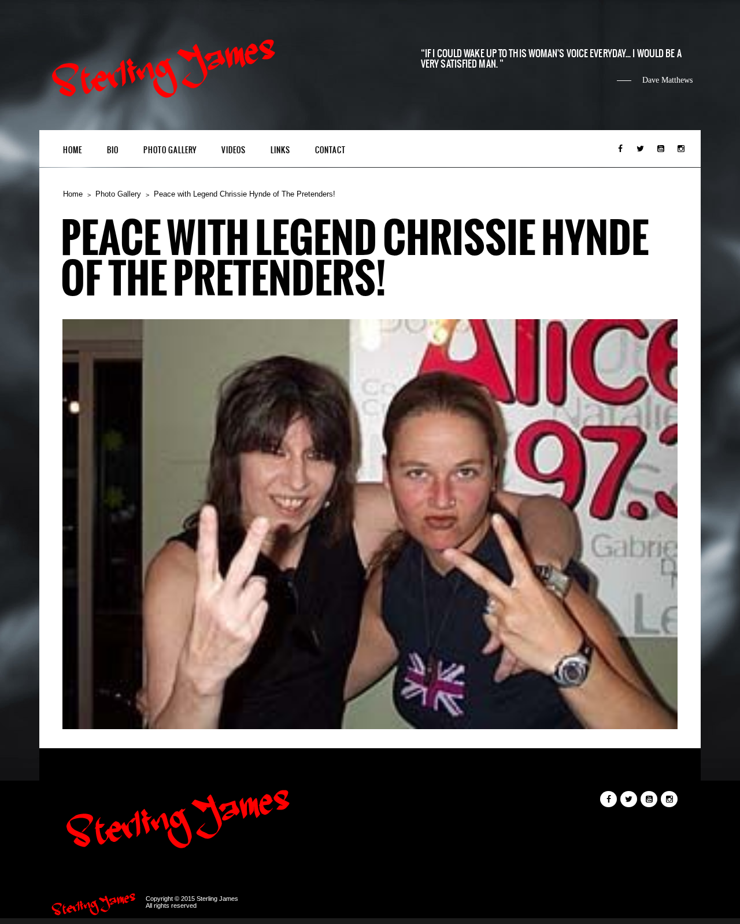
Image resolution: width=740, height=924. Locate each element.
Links (280, 150)
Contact (330, 150)
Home (72, 150)
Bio (113, 150)
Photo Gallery (170, 150)
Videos (233, 150)
